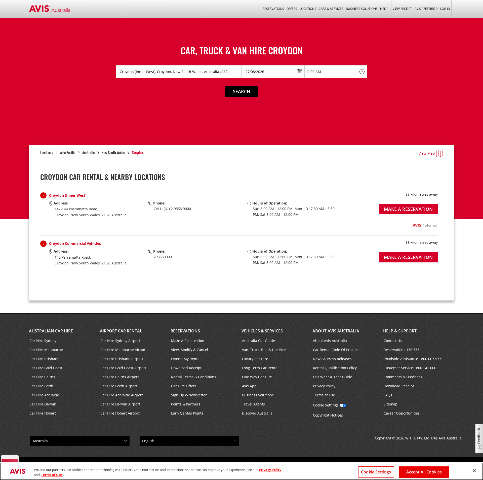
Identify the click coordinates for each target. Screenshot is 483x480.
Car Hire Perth (41, 386)
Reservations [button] (273, 9)
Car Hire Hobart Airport (120, 413)
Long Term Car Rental (260, 367)
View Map (427, 153)
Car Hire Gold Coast (45, 367)
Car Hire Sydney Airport (120, 340)
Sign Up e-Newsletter (189, 395)
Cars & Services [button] (331, 9)
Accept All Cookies (424, 472)
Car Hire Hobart (42, 413)
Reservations (185, 331)
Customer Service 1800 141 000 (410, 367)
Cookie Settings (326, 405)
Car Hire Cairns (42, 376)
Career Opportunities (402, 413)
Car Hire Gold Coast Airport (123, 367)
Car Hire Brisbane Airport (121, 358)
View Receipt (402, 9)
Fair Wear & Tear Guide (332, 376)
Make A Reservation (187, 340)
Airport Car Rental (121, 331)
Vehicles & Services (262, 331)
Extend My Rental (185, 358)
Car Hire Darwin (42, 404)
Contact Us (393, 340)
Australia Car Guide (258, 340)
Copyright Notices (328, 415)
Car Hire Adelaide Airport (121, 395)
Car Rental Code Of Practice (336, 349)
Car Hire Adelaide (44, 395)
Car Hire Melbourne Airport (123, 349)
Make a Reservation (408, 209)
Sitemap (390, 404)
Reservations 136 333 (401, 349)
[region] (241, 471)
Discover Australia (257, 413)
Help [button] (383, 9)
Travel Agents (253, 404)
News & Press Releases (332, 358)
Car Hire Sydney (42, 340)
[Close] (474, 470)
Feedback (478, 436)
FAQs (388, 395)
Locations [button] (308, 9)
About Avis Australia (335, 331)
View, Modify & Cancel (189, 349)
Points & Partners (185, 404)
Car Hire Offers (183, 386)
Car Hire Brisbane (44, 358)
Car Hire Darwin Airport (120, 404)
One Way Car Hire (257, 376)
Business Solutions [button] (362, 9)
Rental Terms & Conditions (193, 376)
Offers (292, 9)
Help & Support (400, 331)
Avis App (249, 386)
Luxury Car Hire (255, 358)
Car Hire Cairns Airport (119, 376)
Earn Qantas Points (187, 413)
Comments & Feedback (403, 376)
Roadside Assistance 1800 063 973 (412, 358)
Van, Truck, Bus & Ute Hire (264, 349)
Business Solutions (258, 395)
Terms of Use (324, 395)
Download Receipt (186, 367)
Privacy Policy (324, 386)
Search (241, 91)
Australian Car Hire (51, 331)
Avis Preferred (426, 9)
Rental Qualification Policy (335, 367)
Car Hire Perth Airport (118, 386)
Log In (445, 9)
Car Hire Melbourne (46, 349)
